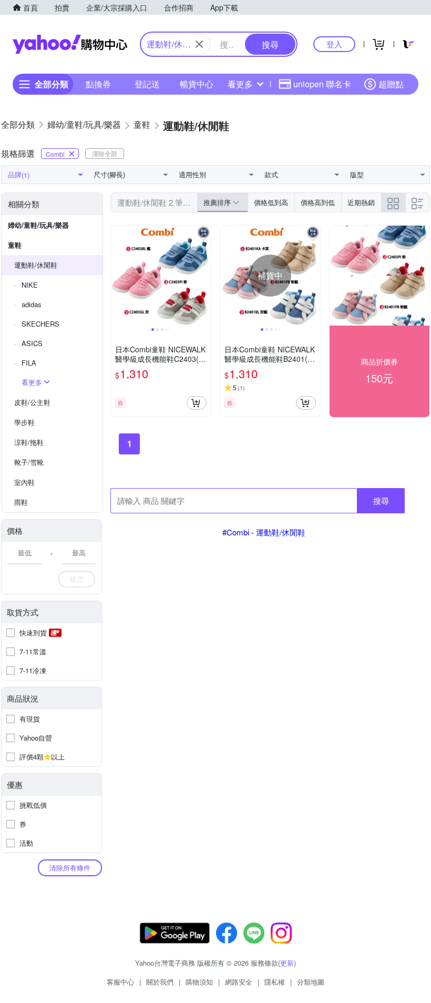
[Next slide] (204, 275)
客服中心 (120, 982)
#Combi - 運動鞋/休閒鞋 (263, 532)
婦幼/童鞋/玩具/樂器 (38, 225)
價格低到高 (271, 202)
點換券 (98, 84)
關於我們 (159, 982)
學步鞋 (24, 422)
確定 (77, 579)
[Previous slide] (118, 275)
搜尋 (381, 500)
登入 (334, 43)
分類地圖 (310, 982)
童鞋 (15, 245)
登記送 (147, 84)
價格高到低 (318, 202)
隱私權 (274, 982)
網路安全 (238, 982)
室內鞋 (24, 482)
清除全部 (104, 153)
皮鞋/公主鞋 (32, 402)
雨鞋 (21, 502)
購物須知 (199, 982)
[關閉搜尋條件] (199, 44)
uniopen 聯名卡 (322, 84)
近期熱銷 (361, 202)
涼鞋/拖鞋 (29, 442)
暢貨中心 (196, 84)
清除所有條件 (69, 868)
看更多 (240, 84)
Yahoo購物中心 (70, 44)
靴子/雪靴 (29, 462)
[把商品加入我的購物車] (197, 403)
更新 (287, 963)
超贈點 (391, 84)
